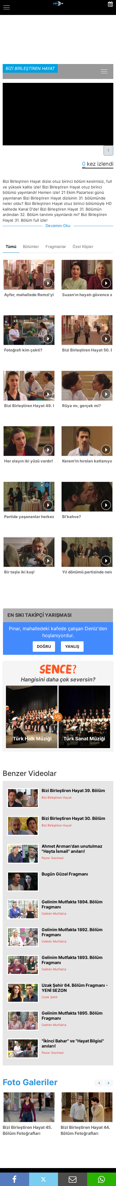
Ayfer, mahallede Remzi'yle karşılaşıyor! (29, 294)
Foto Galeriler (30, 1082)
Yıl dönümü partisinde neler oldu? (87, 572)
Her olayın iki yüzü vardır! (28, 461)
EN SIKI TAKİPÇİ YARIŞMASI (39, 615)
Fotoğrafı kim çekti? (23, 350)
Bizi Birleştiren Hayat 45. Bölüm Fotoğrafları (27, 1130)
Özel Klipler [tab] (83, 246)
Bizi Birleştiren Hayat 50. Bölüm (87, 350)
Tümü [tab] (11, 246)
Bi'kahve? (71, 516)
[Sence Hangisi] (58, 669)
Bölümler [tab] (31, 246)
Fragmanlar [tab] (56, 246)
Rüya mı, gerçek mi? (81, 405)
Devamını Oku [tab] (58, 225)
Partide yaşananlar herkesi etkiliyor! (29, 516)
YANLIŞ (72, 646)
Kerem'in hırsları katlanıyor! (87, 461)
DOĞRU (44, 646)
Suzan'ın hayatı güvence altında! (87, 294)
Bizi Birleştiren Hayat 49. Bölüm (29, 405)
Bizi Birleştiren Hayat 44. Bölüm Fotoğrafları (85, 1130)
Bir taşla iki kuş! (19, 572)
